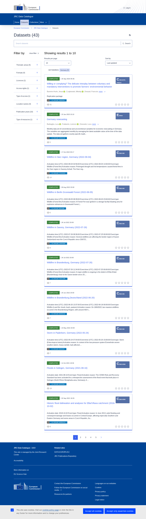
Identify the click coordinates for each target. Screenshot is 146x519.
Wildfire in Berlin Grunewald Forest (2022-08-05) (70, 192)
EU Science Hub (20, 474)
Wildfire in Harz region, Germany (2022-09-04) (69, 157)
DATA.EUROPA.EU (61, 452)
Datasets (24, 22)
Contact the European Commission (67, 483)
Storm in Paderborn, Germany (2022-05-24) (68, 333)
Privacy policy (100, 491)
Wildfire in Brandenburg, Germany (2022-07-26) (69, 262)
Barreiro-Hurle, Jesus (55, 91)
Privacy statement (101, 496)
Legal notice (99, 500)
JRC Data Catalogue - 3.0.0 (24, 448)
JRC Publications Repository (65, 456)
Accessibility (18, 460)
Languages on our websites (105, 483)
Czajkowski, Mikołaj (73, 91)
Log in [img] (128, 8)
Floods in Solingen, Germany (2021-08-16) (67, 368)
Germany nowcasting (57, 119)
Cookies (98, 487)
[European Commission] (28, 7)
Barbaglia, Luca (53, 124)
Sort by (108, 58)
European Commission (21, 28)
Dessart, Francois (91, 91)
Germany (63, 70)
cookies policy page (50, 510)
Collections (34, 22)
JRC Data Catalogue (41, 28)
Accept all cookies (93, 511)
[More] (46, 22)
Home (17, 22)
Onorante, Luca (85, 124)
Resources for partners (63, 494)
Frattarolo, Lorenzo (69, 124)
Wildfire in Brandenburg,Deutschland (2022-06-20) (71, 297)
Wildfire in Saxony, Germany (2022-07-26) (67, 227)
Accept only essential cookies (120, 511)
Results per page (50, 58)
